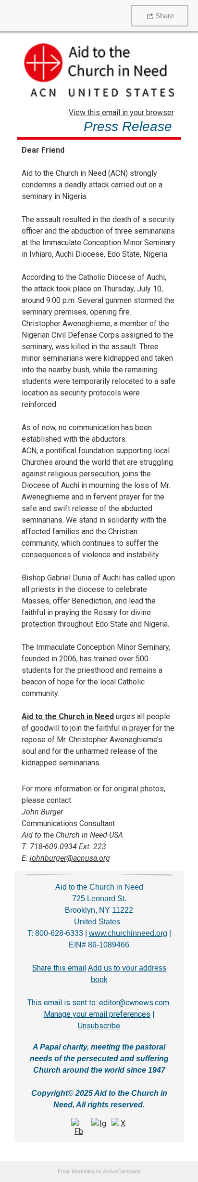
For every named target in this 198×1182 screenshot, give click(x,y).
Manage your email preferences (97, 1014)
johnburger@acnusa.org (70, 858)
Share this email (59, 967)
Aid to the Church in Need (68, 716)
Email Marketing (76, 1171)
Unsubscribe (99, 1025)
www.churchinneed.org (128, 933)
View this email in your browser (121, 112)
